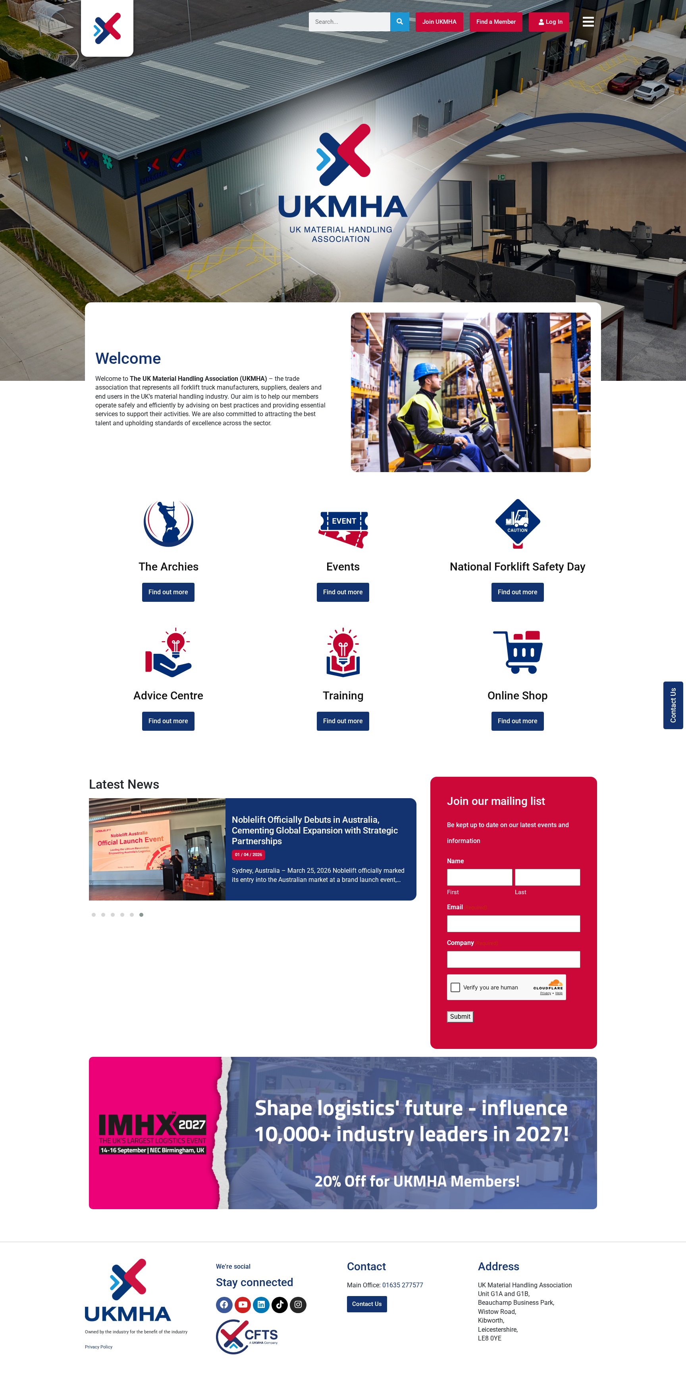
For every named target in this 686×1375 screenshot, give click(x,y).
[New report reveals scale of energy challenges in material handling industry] (157, 849)
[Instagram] (298, 1305)
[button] (93, 915)
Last (520, 892)
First (453, 892)
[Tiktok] (280, 1305)
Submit (460, 1016)
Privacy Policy (98, 1347)
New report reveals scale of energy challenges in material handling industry (309, 825)
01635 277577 (402, 1285)
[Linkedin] (261, 1305)
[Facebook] (224, 1305)
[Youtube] (243, 1305)
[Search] (399, 21)
